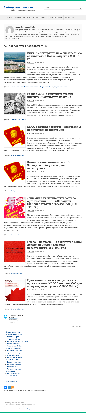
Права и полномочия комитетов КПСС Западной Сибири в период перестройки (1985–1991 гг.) (54, 245)
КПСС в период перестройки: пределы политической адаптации (54, 128)
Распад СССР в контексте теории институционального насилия (50, 95)
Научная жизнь (69, 17)
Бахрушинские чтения (13, 332)
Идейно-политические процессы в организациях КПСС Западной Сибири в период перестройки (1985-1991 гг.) (54, 283)
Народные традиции (14, 350)
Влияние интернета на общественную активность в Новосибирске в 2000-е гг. (54, 56)
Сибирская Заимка (18, 7)
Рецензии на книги (13, 373)
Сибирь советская (17, 191)
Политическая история (22, 17)
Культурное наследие (15, 357)
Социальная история (55, 17)
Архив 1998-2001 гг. (13, 376)
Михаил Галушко (27, 409)
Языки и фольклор (13, 355)
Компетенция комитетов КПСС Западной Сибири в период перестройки (49, 165)
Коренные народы (13, 337)
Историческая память (15, 364)
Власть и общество (17, 87)
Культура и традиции (39, 17)
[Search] (80, 7)
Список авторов (11, 381)
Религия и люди (12, 367)
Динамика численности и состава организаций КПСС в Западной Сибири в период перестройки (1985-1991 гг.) (53, 202)
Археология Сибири (14, 353)
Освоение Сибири (13, 339)
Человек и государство (15, 369)
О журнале (8, 17)
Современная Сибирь (46, 87)
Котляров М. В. (39, 62)
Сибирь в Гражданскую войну (17, 341)
